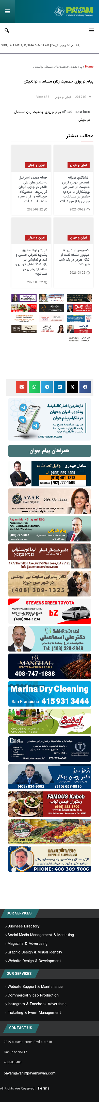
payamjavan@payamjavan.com (30, 1073)
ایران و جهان (63, 97)
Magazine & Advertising (27, 944)
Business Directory (23, 926)
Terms (43, 1088)
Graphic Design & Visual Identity (35, 952)
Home (89, 66)
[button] (85, 387)
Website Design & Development (34, 961)
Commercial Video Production (33, 995)
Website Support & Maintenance (35, 987)
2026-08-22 (77, 209)
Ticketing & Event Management (34, 1013)
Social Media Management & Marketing (41, 935)
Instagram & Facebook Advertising (37, 1004)
